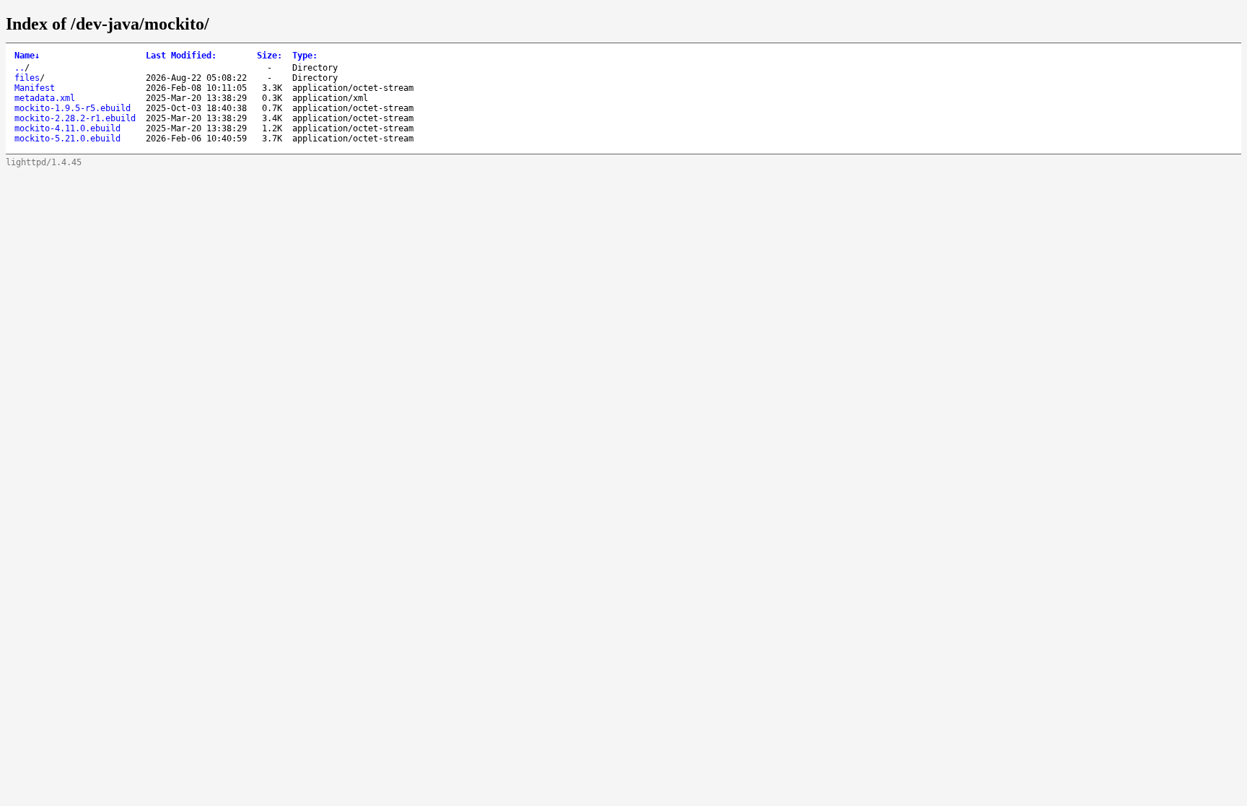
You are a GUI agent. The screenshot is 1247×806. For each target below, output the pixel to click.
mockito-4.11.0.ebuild (67, 128)
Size (269, 56)
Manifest (34, 88)
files (27, 78)
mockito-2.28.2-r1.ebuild (75, 118)
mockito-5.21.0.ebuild (67, 138)
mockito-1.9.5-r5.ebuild (72, 108)
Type (305, 56)
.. (19, 68)
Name (27, 56)
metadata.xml (44, 98)
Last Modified (181, 56)
